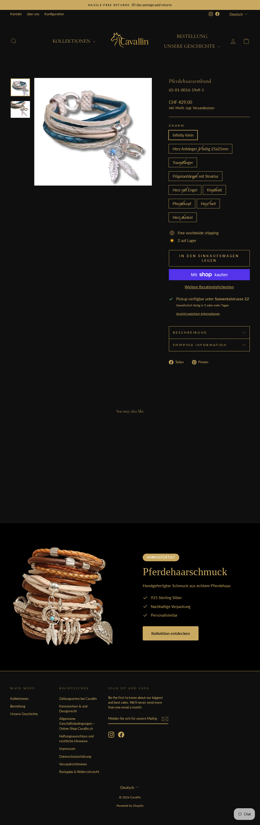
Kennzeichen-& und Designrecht (73, 708)
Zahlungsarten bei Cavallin (78, 699)
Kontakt (16, 14)
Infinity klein (183, 135)
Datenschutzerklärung (75, 756)
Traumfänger (183, 162)
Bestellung (192, 36)
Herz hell (208, 203)
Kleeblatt (214, 190)
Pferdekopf (182, 203)
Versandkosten (203, 108)
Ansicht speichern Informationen (198, 314)
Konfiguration (54, 14)
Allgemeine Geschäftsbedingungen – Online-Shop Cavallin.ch (77, 723)
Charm (177, 125)
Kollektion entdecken (170, 633)
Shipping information (200, 345)
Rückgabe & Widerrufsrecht (79, 772)
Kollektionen (72, 41)
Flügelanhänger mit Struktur (195, 176)
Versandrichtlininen (73, 764)
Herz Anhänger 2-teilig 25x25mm (200, 148)
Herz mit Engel (185, 190)
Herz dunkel (183, 217)
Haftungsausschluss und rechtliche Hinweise (76, 738)
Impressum (67, 749)
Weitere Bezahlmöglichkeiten (209, 287)
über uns (33, 14)
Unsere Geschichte (190, 46)
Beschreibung (190, 332)
